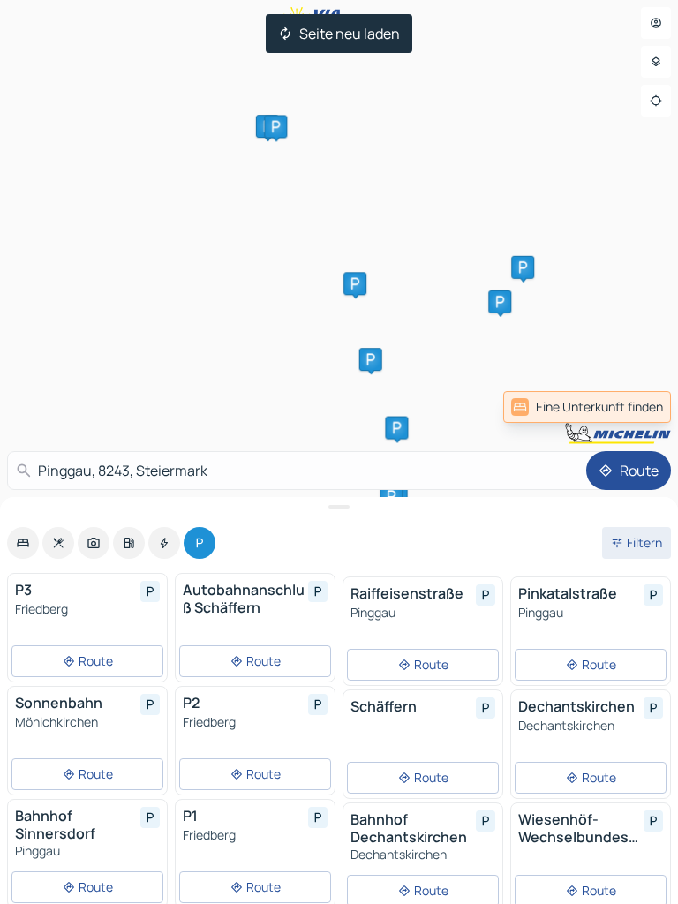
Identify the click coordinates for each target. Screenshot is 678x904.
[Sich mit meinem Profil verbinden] (656, 23)
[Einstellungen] (656, 62)
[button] (499, 301)
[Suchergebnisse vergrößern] (339, 506)
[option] (23, 543)
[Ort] (656, 101)
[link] (587, 407)
